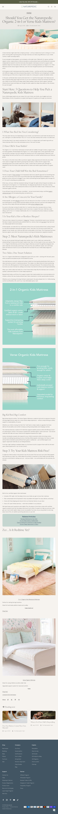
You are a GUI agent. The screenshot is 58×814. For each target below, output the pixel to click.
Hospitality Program (25, 785)
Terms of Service (14, 806)
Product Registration (7, 783)
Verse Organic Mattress (29, 680)
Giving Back (18, 759)
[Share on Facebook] (8, 699)
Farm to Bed (18, 756)
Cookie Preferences (6, 808)
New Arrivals (35, 751)
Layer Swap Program (7, 791)
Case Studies (18, 764)
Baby (3, 754)
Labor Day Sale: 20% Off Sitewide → (29, 2)
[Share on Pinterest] (15, 699)
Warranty (4, 793)
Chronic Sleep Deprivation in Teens (29, 524)
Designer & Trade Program (27, 783)
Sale (3, 761)
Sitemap (34, 764)
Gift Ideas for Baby (37, 756)
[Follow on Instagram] (7, 800)
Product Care (5, 785)
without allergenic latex (37, 204)
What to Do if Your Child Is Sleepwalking (43, 722)
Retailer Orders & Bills (26, 780)
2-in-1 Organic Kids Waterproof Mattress (29, 599)
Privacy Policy (5, 806)
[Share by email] (19, 699)
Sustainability (18, 751)
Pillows (4, 756)
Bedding (4, 751)
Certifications (18, 754)
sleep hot (26, 220)
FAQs (3, 777)
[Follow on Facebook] (3, 800)
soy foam (43, 222)
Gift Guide (34, 754)
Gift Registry (35, 759)
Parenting (29, 13)
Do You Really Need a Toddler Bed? (29, 520)
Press (21, 788)
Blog (16, 767)
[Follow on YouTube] (14, 800)
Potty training (16, 174)
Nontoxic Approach (20, 761)
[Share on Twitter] (11, 699)
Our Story (17, 748)
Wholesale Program (25, 777)
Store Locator (35, 761)
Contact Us (5, 775)
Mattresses (5, 748)
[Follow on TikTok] (18, 800)
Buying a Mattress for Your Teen (29, 519)
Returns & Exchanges (7, 788)
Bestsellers (35, 748)
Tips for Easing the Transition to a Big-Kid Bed (29, 522)
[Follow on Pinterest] (10, 800)
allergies (17, 200)
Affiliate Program (24, 775)
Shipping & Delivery (7, 780)
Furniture (4, 759)
